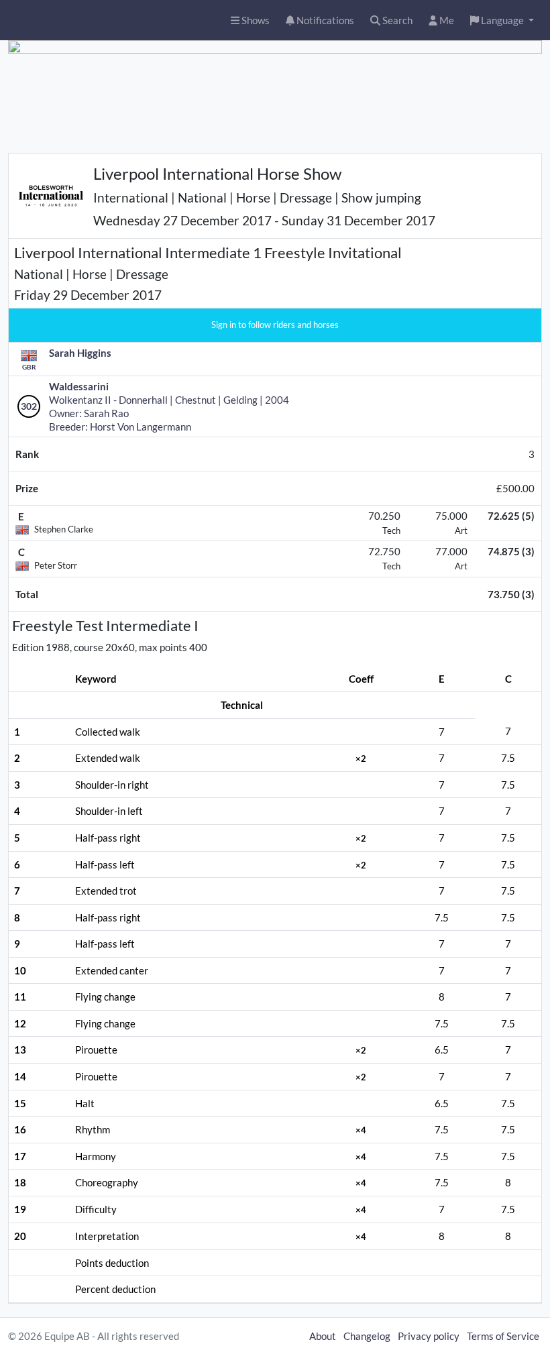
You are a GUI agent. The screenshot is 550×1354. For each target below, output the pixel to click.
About (322, 1336)
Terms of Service (503, 1336)
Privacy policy (428, 1336)
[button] (502, 20)
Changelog (366, 1336)
